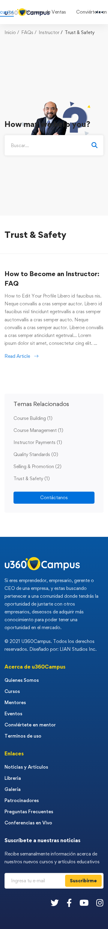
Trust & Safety (32, 478)
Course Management (38, 430)
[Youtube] (84, 902)
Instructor (49, 32)
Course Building (33, 418)
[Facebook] (69, 902)
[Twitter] (55, 902)
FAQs (27, 32)
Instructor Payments (38, 442)
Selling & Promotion (38, 466)
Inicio (10, 32)
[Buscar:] (54, 145)
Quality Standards (36, 454)
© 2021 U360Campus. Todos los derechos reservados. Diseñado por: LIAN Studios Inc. (50, 645)
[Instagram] (99, 902)
